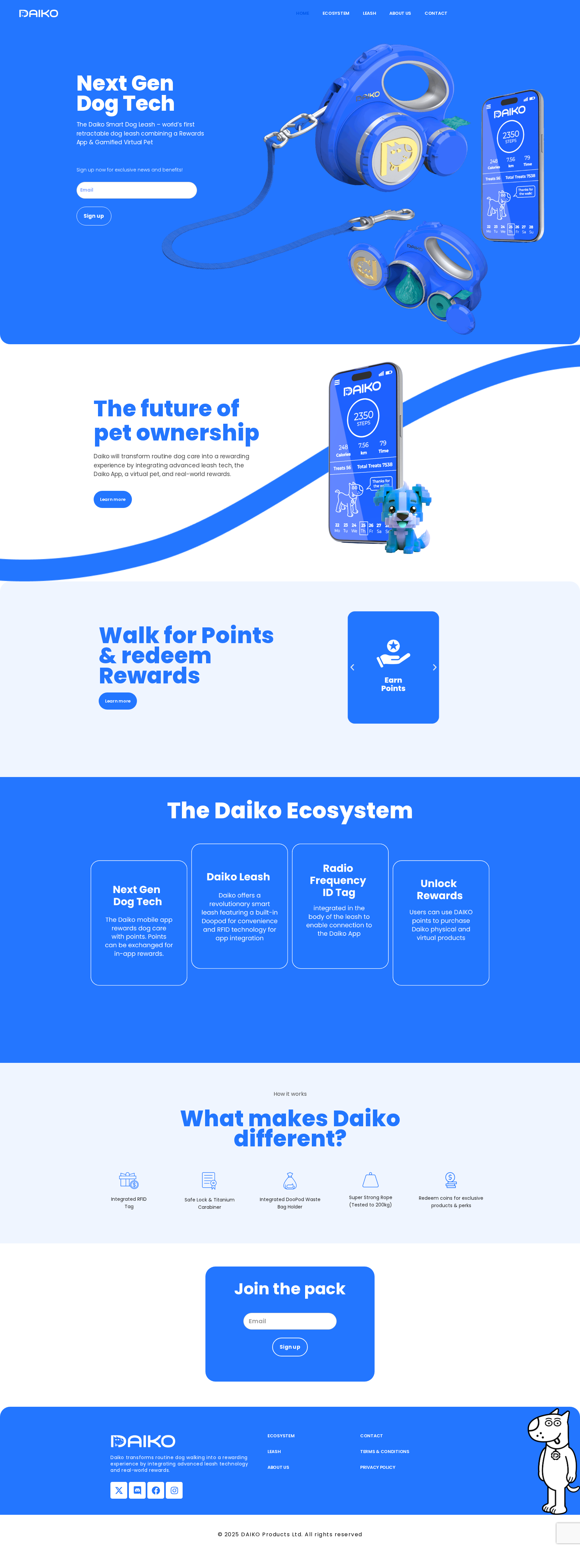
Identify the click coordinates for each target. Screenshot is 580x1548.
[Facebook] (155, 1490)
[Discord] (137, 1490)
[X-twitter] (118, 1490)
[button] (352, 667)
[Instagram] (174, 1490)
